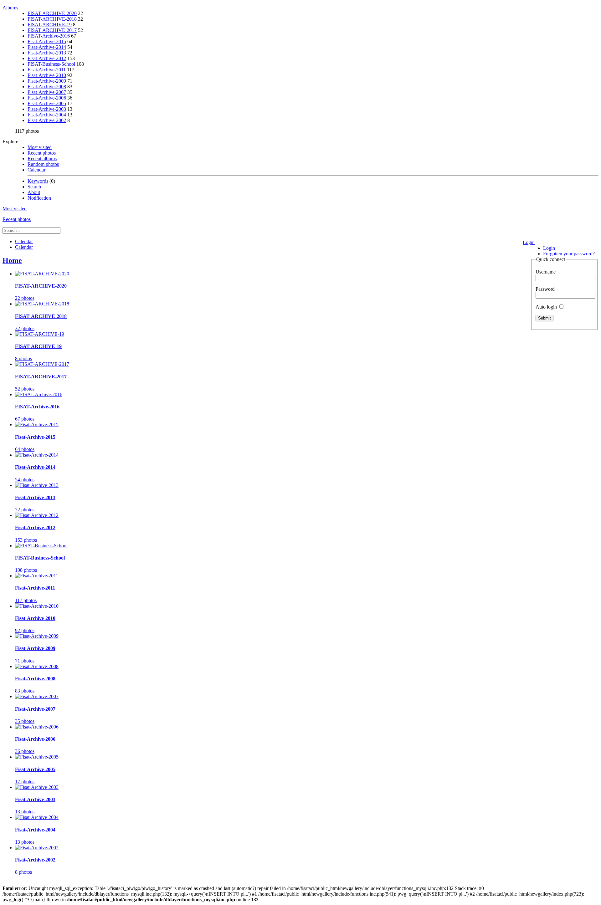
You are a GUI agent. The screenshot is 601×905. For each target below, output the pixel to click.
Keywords (38, 181)
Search (34, 186)
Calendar (36, 169)
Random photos (43, 164)
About (34, 192)
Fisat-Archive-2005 (47, 103)
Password (545, 289)
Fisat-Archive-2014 (47, 47)
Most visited (40, 147)
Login (529, 242)
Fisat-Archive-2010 (47, 75)
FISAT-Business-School (51, 64)
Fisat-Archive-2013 (47, 52)
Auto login (547, 306)
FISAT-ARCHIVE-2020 (52, 13)
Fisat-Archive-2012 (47, 58)
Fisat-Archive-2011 (47, 69)
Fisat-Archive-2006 (47, 97)
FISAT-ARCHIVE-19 (50, 24)
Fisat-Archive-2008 (47, 86)
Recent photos (42, 153)
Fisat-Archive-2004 (47, 114)
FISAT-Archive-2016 (49, 35)
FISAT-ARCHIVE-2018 (52, 19)
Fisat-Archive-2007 (47, 92)
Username (546, 271)
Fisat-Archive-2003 (47, 109)
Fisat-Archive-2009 (47, 81)
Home (12, 260)
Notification (39, 198)
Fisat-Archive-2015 (47, 41)
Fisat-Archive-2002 (47, 120)
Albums (10, 7)
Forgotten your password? (569, 253)
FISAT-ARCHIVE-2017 (52, 30)
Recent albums (42, 158)
